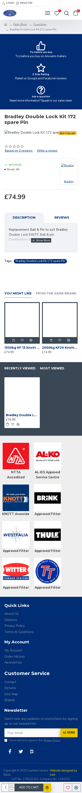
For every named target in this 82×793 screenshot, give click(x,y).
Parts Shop (20, 24)
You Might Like (17, 293)
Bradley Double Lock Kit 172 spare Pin (40, 261)
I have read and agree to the (34, 740)
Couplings (39, 24)
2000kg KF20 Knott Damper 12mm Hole (59, 348)
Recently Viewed (20, 368)
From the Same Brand (56, 293)
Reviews (61, 218)
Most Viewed (52, 368)
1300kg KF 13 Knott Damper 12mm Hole (22, 348)
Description (24, 218)
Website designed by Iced (63, 773)
